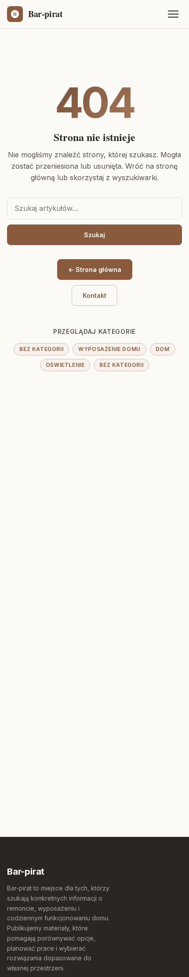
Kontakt (94, 295)
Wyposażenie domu (109, 349)
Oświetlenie (65, 365)
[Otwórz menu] (173, 14)
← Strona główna (94, 269)
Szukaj (94, 235)
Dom (163, 349)
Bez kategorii (41, 349)
